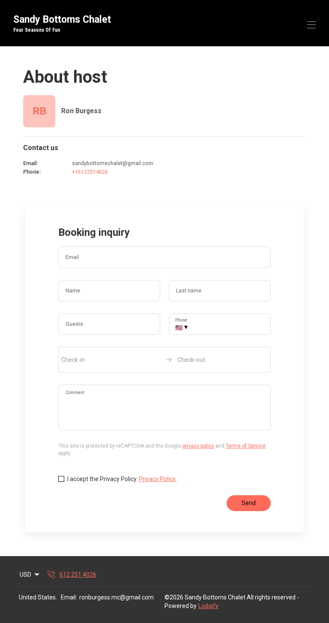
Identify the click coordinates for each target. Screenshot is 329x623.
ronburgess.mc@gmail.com (116, 597)
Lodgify (208, 605)
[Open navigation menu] (311, 24)
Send (249, 503)
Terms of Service (246, 446)
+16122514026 (90, 172)
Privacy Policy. (157, 479)
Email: (69, 597)
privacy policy (198, 446)
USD (25, 574)
